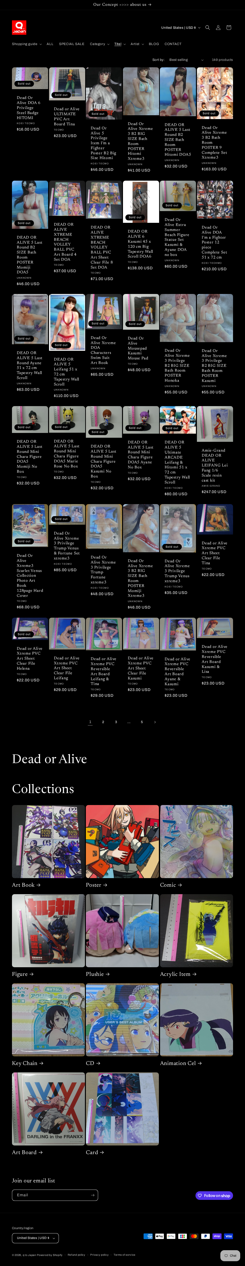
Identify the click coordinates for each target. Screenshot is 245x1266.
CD (90, 1063)
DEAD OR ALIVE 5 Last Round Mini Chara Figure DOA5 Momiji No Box (29, 457)
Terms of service (124, 1254)
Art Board (24, 1153)
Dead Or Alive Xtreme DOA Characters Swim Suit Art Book (103, 350)
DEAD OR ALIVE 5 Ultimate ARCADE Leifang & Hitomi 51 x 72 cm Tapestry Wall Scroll (177, 462)
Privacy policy (99, 1254)
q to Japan (29, 1255)
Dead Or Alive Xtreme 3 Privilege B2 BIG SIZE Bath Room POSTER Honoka (177, 366)
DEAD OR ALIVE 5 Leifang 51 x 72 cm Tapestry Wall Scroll (66, 372)
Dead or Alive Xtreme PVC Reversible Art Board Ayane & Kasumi (177, 671)
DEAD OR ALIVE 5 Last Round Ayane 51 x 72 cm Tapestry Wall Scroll (29, 365)
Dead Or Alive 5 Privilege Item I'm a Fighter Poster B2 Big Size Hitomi (103, 143)
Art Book (23, 885)
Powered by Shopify (50, 1255)
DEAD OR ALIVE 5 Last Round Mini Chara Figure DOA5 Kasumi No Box (103, 461)
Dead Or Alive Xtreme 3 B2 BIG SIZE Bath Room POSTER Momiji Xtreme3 (140, 578)
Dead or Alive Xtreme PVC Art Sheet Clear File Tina (215, 553)
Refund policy (76, 1254)
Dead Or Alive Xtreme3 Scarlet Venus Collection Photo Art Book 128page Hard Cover (30, 576)
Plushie (95, 974)
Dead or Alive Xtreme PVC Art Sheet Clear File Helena (30, 658)
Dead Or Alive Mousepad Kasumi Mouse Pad (138, 348)
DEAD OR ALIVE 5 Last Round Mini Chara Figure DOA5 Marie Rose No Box (66, 454)
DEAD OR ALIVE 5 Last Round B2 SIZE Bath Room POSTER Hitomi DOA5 (178, 140)
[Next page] (155, 722)
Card (92, 1153)
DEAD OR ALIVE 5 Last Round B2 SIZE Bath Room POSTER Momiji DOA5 (29, 255)
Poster (93, 885)
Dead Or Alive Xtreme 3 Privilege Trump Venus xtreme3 (177, 571)
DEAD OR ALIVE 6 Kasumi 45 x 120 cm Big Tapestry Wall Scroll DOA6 (140, 244)
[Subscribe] (92, 1195)
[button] (26, 44)
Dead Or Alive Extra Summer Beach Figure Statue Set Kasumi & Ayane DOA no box (177, 237)
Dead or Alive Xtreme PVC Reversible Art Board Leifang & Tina (104, 671)
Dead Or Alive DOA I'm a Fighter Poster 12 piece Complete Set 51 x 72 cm (214, 242)
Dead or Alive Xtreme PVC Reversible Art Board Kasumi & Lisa (215, 659)
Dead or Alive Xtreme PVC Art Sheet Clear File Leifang (67, 668)
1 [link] (90, 722)
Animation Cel (178, 1063)
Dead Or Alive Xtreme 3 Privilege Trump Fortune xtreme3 (103, 570)
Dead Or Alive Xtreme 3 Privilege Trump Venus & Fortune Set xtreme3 (67, 546)
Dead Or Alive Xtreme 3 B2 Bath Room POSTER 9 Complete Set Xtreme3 (214, 143)
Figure (20, 974)
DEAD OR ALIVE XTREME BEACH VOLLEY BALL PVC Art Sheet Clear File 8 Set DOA (102, 247)
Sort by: (158, 60)
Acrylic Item (175, 974)
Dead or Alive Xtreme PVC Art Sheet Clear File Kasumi (141, 668)
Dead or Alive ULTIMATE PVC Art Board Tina (67, 117)
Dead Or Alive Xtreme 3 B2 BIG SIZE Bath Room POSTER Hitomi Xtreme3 (140, 141)
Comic (168, 885)
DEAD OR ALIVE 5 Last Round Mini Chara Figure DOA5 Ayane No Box (140, 455)
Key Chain (25, 1063)
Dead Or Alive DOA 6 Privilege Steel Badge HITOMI (28, 108)
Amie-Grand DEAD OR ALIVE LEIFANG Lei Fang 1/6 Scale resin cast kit (215, 466)
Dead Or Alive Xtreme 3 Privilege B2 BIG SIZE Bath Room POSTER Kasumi (214, 366)
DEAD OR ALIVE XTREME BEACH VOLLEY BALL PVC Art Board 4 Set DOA (65, 242)
